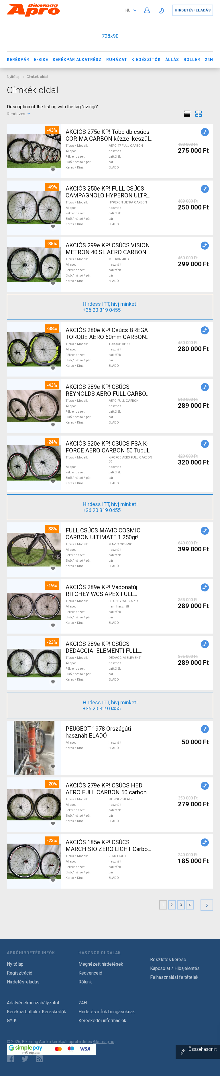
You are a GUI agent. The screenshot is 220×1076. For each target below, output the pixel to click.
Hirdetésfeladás (193, 10)
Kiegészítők (146, 59)
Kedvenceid (90, 973)
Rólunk (85, 982)
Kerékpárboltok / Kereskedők (36, 1011)
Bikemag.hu (103, 1041)
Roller (192, 59)
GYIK (12, 1020)
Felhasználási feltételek (174, 977)
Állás (172, 59)
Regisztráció (19, 973)
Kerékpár (18, 59)
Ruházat (116, 59)
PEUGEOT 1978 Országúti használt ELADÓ (98, 732)
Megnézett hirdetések (100, 964)
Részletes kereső (168, 959)
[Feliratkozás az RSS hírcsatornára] (41, 1058)
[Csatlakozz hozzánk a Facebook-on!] (10, 1058)
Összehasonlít (202, 1049)
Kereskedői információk (102, 1020)
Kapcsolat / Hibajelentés (175, 968)
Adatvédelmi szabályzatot (33, 1003)
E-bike (41, 59)
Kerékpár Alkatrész (77, 59)
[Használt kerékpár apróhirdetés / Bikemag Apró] (33, 15)
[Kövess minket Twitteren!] (24, 1058)
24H (209, 59)
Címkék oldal (37, 77)
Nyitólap (14, 77)
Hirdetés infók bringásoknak (106, 1011)
